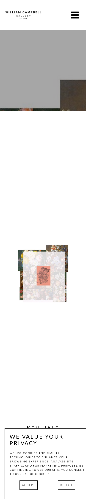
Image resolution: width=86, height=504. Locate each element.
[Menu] (75, 15)
